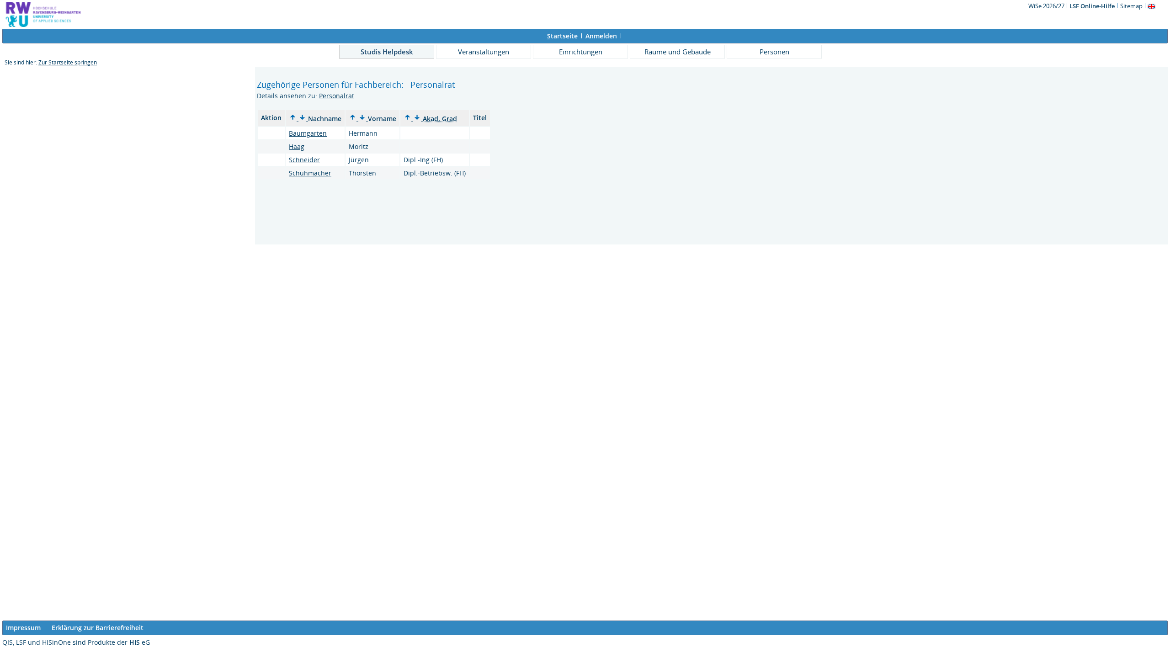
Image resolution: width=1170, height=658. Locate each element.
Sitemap (1131, 6)
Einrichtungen (580, 51)
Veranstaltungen (483, 51)
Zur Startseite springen (67, 62)
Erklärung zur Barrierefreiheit (98, 627)
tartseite (562, 36)
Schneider (304, 159)
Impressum (23, 627)
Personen (774, 51)
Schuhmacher (310, 173)
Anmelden (601, 36)
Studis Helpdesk (387, 51)
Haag (296, 146)
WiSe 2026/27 (1047, 6)
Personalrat (336, 95)
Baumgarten (308, 133)
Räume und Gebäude (677, 51)
